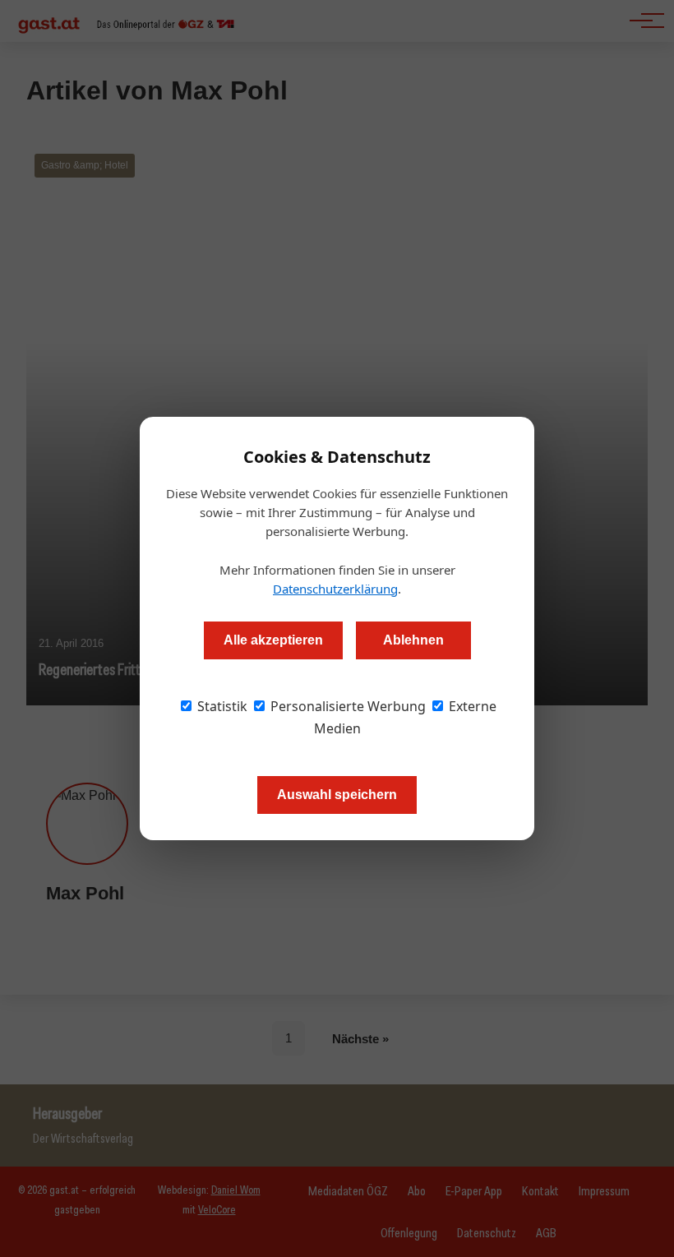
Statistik (220, 706)
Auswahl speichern (337, 795)
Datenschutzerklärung (335, 588)
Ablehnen (413, 640)
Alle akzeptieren (273, 640)
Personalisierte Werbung (346, 706)
